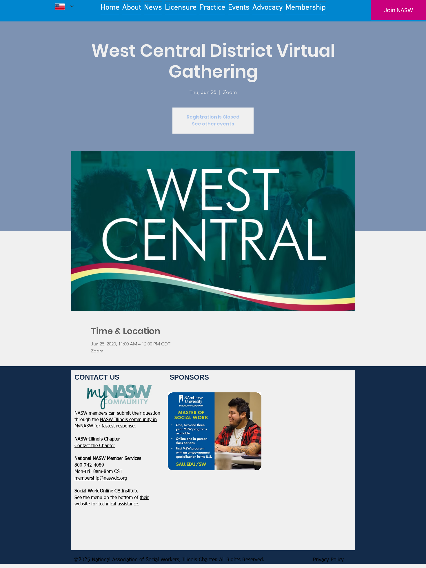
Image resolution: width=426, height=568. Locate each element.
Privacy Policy (328, 559)
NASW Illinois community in (128, 420)
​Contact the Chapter (94, 446)
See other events (213, 124)
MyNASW (83, 426)
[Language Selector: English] (64, 6)
